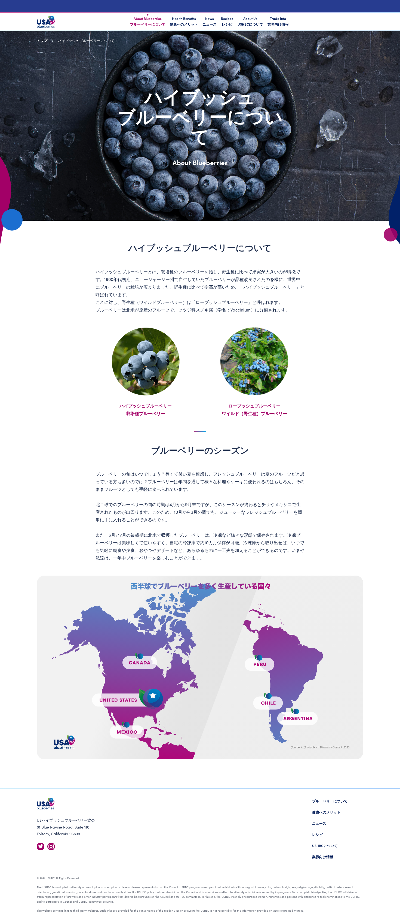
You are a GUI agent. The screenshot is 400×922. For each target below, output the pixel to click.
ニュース (319, 823)
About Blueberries (147, 21)
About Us (250, 21)
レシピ (317, 834)
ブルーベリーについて (329, 801)
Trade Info (278, 21)
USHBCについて (325, 845)
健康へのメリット (326, 812)
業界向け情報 (322, 856)
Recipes (227, 21)
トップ (42, 40)
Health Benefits (184, 21)
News (209, 21)
